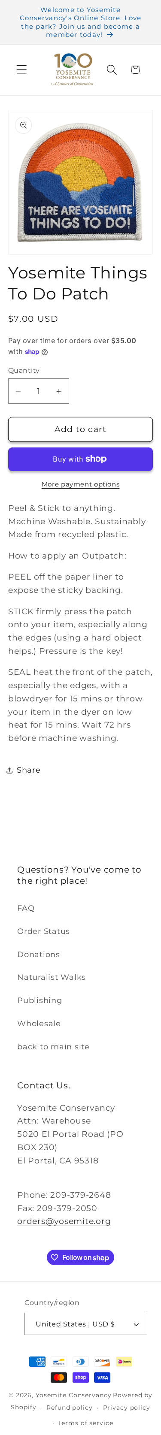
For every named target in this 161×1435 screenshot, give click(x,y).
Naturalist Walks (51, 977)
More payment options (81, 484)
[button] (21, 70)
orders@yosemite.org (64, 1221)
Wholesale (39, 1023)
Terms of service (85, 1423)
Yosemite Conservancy (74, 1395)
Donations (38, 954)
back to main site (53, 1046)
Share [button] (29, 769)
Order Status (43, 931)
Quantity (24, 370)
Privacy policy (126, 1407)
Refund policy (69, 1407)
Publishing (39, 1000)
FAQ (25, 907)
